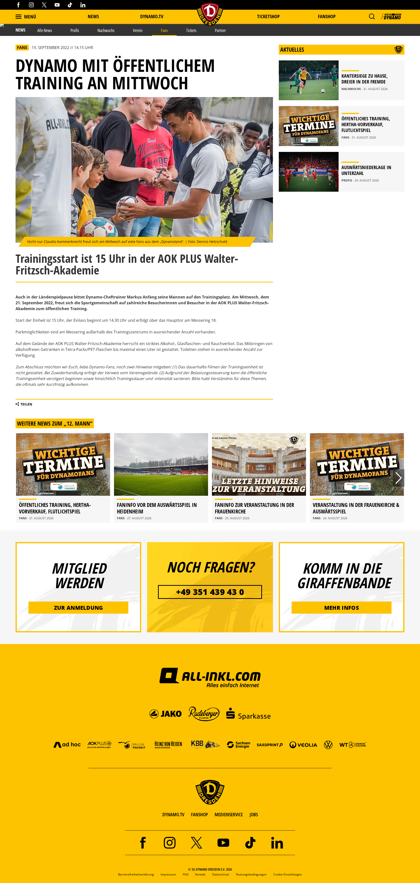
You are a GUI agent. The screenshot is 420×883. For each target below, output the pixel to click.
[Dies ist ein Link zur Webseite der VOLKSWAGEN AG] (328, 744)
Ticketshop (268, 16)
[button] (372, 16)
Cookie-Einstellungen (287, 874)
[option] (63, 478)
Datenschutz (220, 874)
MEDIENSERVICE (229, 814)
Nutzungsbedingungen (251, 874)
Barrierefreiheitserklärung (136, 874)
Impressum (168, 874)
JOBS (254, 814)
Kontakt (200, 874)
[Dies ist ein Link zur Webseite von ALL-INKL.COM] (210, 677)
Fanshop (327, 16)
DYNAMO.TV (151, 16)
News (93, 16)
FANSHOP (199, 814)
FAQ (185, 874)
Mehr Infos (341, 607)
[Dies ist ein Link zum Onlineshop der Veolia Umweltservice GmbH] (303, 744)
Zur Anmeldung (78, 607)
